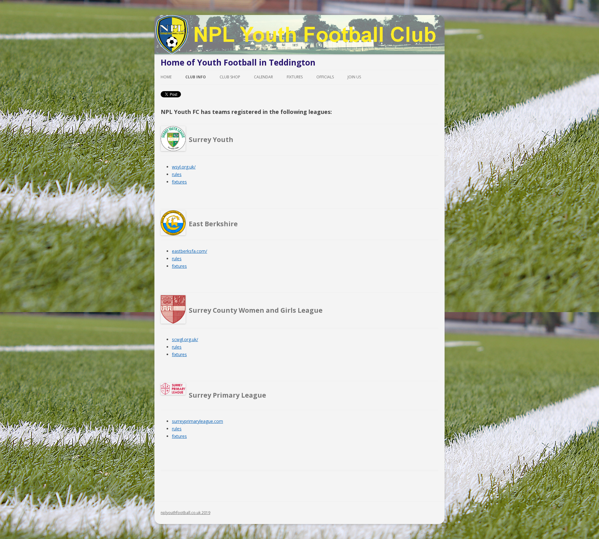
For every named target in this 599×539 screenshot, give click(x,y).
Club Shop (230, 77)
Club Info (195, 77)
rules (177, 174)
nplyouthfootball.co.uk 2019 (185, 512)
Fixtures (295, 77)
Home (166, 77)
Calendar (263, 77)
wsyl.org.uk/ (184, 167)
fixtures (179, 182)
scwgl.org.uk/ (185, 339)
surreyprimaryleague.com (197, 421)
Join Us (354, 77)
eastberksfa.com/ (189, 251)
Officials (325, 77)
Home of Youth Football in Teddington (238, 62)
